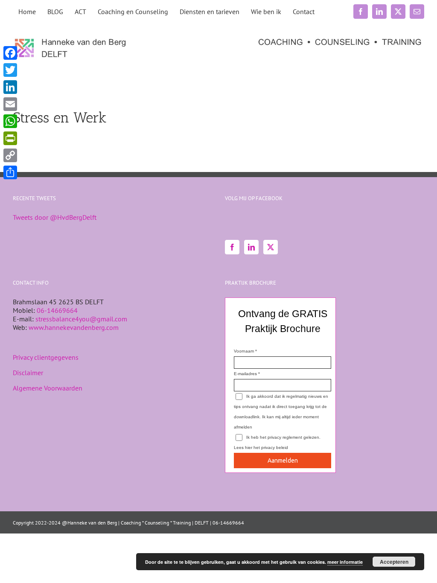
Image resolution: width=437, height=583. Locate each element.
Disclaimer (28, 372)
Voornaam (244, 351)
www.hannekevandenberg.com (74, 327)
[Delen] (10, 172)
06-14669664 (57, 310)
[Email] (10, 104)
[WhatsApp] (10, 121)
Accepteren (394, 562)
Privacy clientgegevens (46, 357)
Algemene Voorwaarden (47, 388)
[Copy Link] (10, 155)
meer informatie (345, 562)
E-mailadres (245, 373)
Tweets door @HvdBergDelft (54, 217)
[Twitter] (270, 247)
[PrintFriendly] (10, 138)
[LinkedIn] (251, 247)
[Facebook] (232, 247)
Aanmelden (283, 460)
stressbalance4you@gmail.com (81, 319)
